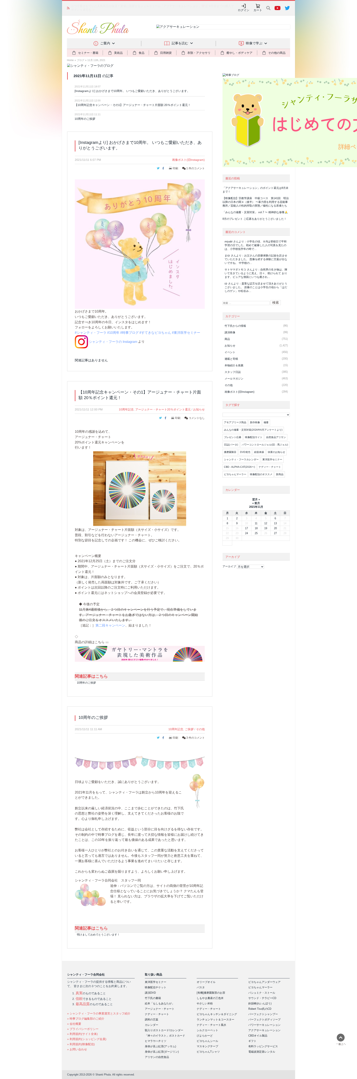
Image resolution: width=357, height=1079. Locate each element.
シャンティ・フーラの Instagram (112, 341)
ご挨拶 (189, 729)
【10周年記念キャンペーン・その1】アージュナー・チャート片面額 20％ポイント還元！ (133, 105)
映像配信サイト (253, 437)
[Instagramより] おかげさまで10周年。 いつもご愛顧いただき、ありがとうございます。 (132, 91)
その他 (200, 729)
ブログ (80, 60)
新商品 (279, 474)
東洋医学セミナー (272, 459)
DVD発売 (245, 452)
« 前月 (256, 503)
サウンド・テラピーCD (262, 998)
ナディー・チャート (270, 466)
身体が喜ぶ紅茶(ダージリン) (162, 1051)
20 (275, 528)
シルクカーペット (207, 1030)
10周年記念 (126, 409)
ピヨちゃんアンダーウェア (264, 982)
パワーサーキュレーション (264, 1024)
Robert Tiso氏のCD (259, 1008)
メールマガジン (234, 378)
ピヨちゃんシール (207, 1041)
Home (70, 60)
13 (275, 523)
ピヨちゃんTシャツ (208, 1051)
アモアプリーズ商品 (235, 422)
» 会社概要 (74, 1023)
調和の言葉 (151, 1019)
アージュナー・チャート (159, 1008)
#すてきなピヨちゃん (155, 332)
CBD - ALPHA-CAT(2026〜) (239, 466)
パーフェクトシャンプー (263, 1014)
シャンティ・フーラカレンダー (241, 459)
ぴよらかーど (205, 1035)
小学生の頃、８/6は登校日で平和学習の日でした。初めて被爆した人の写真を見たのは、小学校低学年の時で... (256, 245)
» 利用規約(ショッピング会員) (86, 1039)
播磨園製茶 (230, 452)
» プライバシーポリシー (83, 1029)
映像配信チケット (155, 987)
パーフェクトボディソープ (264, 1019)
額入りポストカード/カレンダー (164, 1030)
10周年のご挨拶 (85, 118)
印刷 (175, 168)
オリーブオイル (206, 982)
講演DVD (150, 992)
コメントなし (196, 418)
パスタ (201, 987)
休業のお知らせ (276, 452)
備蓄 (266, 422)
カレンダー (151, 1024)
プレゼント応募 (232, 437)
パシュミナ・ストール (261, 992)
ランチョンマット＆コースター (215, 1019)
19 (265, 528)
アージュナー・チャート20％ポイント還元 (163, 409)
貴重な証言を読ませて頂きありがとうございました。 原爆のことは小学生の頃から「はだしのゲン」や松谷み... (256, 287)
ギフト (252, 1041)
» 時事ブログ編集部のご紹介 (85, 1018)
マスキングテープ (207, 1046)
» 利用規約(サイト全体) (82, 1034)
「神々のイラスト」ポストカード (165, 1035)
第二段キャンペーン (110, 625)
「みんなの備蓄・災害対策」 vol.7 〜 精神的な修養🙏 (255, 212)
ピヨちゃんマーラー (235, 474)
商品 (227, 339)
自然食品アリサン (276, 437)
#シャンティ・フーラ (90, 332)
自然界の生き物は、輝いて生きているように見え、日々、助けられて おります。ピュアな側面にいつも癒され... (256, 273)
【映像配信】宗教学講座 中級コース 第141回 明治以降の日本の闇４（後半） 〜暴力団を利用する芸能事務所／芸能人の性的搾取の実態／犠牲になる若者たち (256, 202)
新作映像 (255, 422)
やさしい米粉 (205, 1003)
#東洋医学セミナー (186, 332)
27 (275, 533)
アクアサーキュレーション (264, 1030)
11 (256, 523)
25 (256, 533)
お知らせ (199, 409)
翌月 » (256, 499)
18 (256, 528)
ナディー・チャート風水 (211, 1024)
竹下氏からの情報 (235, 325)
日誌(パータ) (231, 444)
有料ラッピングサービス (263, 1046)
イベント (230, 352)
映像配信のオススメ (261, 474)
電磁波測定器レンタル (261, 1051)
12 (265, 523)
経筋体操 (259, 452)
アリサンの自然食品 (157, 1057)
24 (246, 533)
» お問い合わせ (77, 1049)
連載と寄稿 (231, 358)
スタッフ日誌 (233, 372)
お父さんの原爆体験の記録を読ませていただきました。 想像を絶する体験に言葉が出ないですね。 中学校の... (256, 259)
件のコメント (195, 168)
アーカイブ (229, 566)
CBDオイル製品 (257, 1035)
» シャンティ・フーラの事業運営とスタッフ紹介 (98, 1013)
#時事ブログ (129, 332)
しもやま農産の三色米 (210, 998)
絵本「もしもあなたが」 (159, 1003)
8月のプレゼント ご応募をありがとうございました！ (255, 218)
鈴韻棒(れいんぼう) (259, 1003)
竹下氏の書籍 (153, 998)
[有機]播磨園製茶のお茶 (211, 992)
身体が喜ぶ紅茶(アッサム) (160, 1046)
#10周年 (113, 332)
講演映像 (230, 332)
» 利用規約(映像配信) (81, 1044)
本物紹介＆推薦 (234, 365)
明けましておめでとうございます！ (98, 934)
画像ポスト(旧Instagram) (188, 159)
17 (246, 528)
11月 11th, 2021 (96, 60)
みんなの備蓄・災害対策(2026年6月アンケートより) (253, 429)
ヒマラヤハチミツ (155, 1041)
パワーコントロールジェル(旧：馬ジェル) (265, 444)
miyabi (228, 241)
